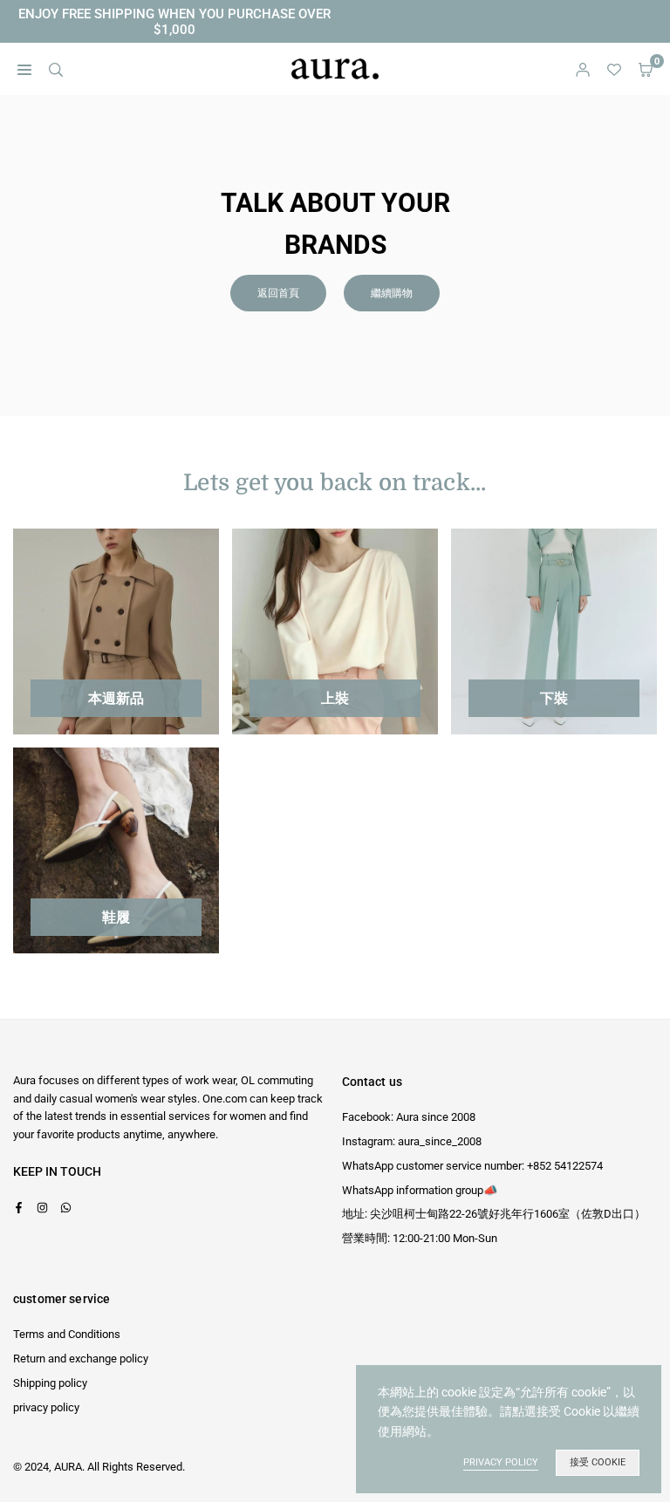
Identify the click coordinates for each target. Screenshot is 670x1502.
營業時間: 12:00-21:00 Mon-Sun (419, 1238)
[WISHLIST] (614, 69)
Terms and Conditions (66, 1334)
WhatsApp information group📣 (419, 1190)
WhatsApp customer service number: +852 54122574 (472, 1165)
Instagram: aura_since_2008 (412, 1141)
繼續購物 (392, 293)
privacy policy (46, 1407)
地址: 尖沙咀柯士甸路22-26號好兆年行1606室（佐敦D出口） (494, 1213)
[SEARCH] (56, 69)
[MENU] (24, 69)
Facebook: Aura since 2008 (408, 1116)
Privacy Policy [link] (500, 1462)
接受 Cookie (598, 1462)
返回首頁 (278, 293)
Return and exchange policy (80, 1358)
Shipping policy (50, 1382)
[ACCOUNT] (582, 69)
